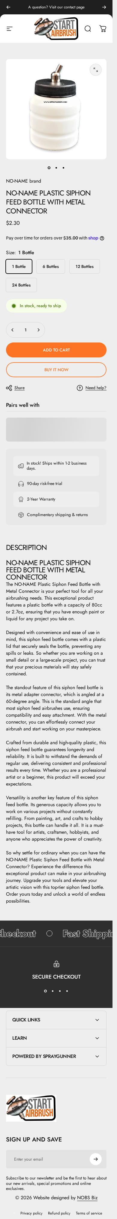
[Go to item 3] (63, 167)
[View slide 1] (45, 990)
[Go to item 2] (56, 167)
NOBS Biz (87, 1197)
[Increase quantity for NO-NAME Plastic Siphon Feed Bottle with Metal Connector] (38, 329)
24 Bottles (21, 285)
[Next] (104, 7)
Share (19, 388)
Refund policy (59, 1213)
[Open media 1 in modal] (96, 70)
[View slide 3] (60, 990)
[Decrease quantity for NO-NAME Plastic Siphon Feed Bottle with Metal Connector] (12, 329)
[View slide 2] (52, 990)
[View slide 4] (67, 990)
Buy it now (56, 370)
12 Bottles (85, 266)
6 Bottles (51, 266)
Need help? (96, 388)
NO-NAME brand (23, 181)
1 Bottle (19, 266)
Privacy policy (31, 1213)
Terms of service (89, 1213)
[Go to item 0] (49, 167)
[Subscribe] (96, 1159)
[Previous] (8, 7)
